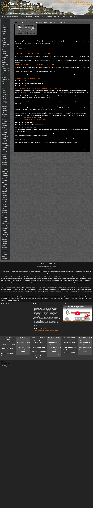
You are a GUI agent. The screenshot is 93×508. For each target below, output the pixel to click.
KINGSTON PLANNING (4, 116)
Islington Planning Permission (38, 340)
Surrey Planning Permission (69, 337)
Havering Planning (4, 190)
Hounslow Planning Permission (7, 341)
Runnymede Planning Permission (85, 340)
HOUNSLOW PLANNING (4, 139)
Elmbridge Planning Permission (85, 337)
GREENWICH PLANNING (5, 128)
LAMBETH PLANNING (4, 142)
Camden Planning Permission (85, 347)
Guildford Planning (4, 164)
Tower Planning (4, 257)
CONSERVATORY (5, 94)
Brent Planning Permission (69, 342)
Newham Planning (4, 216)
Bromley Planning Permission (85, 342)
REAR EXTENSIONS (5, 37)
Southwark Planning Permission (7, 355)
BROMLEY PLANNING (4, 109)
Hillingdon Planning (4, 209)
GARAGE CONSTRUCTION (5, 91)
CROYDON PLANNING (4, 105)
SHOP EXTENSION (4, 61)
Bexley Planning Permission (54, 342)
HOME (3, 16)
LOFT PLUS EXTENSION (4, 30)
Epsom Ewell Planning (5, 224)
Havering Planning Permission (23, 344)
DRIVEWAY (4, 98)
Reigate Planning (4, 231)
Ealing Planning (4, 179)
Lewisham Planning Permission (69, 347)
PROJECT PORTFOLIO (47, 16)
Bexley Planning (4, 183)
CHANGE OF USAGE (5, 58)
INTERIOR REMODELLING (5, 54)
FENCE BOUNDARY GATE (4, 87)
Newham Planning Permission (7, 353)
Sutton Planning (23, 340)
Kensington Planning (5, 172)
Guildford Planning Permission (69, 340)
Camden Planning (4, 213)
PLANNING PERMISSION (12, 16)
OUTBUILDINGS (5, 68)
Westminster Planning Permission (39, 351)
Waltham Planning (4, 242)
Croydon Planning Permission (8, 348)
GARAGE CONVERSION (5, 50)
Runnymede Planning (5, 168)
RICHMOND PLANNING (4, 124)
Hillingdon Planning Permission (54, 347)
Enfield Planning (4, 194)
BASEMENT (4, 83)
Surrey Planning (4, 150)
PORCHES (4, 96)
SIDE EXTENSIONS (5, 41)
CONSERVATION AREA (5, 80)
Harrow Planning (4, 205)
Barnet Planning (4, 249)
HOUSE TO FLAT (5, 44)
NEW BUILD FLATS (4, 73)
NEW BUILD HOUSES (4, 76)
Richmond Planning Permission (38, 337)
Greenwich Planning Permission (23, 347)
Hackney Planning (4, 198)
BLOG (75, 16)
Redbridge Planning (5, 176)
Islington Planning (4, 157)
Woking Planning (4, 161)
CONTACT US (65, 16)
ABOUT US (56, 16)
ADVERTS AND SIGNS (5, 65)
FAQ (71, 16)
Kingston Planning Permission (54, 337)
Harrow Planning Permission (8, 350)
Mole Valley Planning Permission (69, 349)
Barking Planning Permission (85, 354)
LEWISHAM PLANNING (4, 131)
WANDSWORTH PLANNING (5, 146)
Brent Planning (4, 187)
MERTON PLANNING (4, 120)
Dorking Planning (4, 238)
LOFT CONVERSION (5, 26)
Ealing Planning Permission (38, 342)
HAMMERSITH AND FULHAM (5, 135)
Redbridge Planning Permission (23, 342)
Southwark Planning (5, 235)
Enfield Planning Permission (54, 344)
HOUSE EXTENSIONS (5, 34)
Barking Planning (4, 253)
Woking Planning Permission (54, 340)
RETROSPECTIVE (5, 70)
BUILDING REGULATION (26, 16)
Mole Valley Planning (5, 227)
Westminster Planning (5, 220)
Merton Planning (23, 337)
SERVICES (36, 16)
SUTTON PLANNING (4, 113)
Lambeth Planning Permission (38, 344)
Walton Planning (4, 246)
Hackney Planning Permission (70, 344)
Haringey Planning (4, 201)
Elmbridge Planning (4, 153)
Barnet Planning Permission (69, 352)
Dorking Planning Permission (23, 354)
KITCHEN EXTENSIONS (5, 47)
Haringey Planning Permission (85, 344)
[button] (68, 150)
